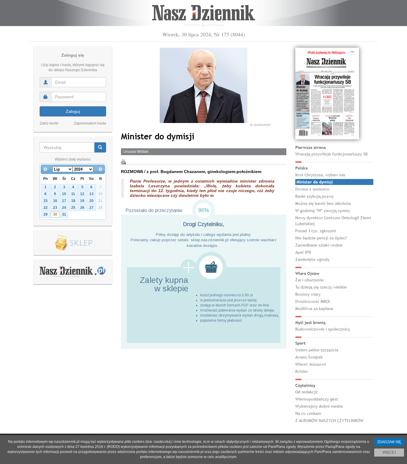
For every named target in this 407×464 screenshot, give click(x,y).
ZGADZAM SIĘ (389, 442)
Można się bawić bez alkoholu (323, 203)
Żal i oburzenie (309, 280)
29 (46, 214)
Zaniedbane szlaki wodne (319, 245)
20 (91, 201)
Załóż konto (49, 123)
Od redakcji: (306, 392)
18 (73, 201)
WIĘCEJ (389, 452)
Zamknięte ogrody (312, 259)
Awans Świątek (309, 357)
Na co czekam (308, 413)
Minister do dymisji (314, 182)
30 (55, 214)
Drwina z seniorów (312, 189)
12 (82, 194)
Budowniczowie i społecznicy (322, 329)
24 (64, 207)
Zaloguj (73, 111)
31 (64, 214)
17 (64, 201)
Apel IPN (303, 252)
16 (55, 201)
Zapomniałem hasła (90, 123)
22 (46, 207)
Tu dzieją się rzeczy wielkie (321, 287)
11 (73, 194)
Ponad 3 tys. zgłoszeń (315, 230)
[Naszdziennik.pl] (73, 272)
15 (46, 201)
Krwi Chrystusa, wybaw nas (320, 174)
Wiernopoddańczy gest (316, 399)
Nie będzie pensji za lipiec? (321, 238)
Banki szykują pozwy (314, 196)
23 (55, 207)
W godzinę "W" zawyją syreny (322, 210)
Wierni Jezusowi (310, 364)
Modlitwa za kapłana (314, 308)
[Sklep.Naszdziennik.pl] (73, 243)
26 (82, 207)
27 (91, 207)
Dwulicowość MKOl (312, 301)
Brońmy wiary (308, 294)
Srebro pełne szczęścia (316, 350)
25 (73, 207)
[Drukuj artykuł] (123, 162)
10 (64, 194)
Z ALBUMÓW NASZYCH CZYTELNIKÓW (329, 420)
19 (82, 201)
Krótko (301, 371)
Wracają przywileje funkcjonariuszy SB (331, 154)
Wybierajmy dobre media (319, 406)
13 (91, 194)
